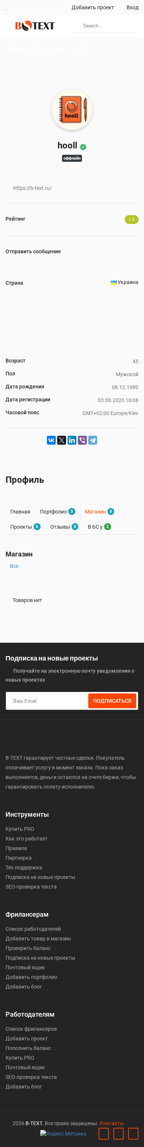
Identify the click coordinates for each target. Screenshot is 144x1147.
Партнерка (19, 858)
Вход (132, 7)
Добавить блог (24, 987)
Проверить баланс (28, 948)
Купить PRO (20, 829)
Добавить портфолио (31, 977)
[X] (61, 440)
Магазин (98, 512)
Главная (15, 48)
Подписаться (112, 701)
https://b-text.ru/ (32, 188)
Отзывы (63, 527)
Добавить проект (92, 7)
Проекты (24, 527)
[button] (6, 7)
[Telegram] (92, 440)
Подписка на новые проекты (40, 877)
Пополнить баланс (28, 1048)
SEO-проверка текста (31, 887)
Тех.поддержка (24, 867)
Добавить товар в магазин (38, 939)
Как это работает (27, 839)
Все (14, 566)
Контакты (112, 1123)
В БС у (98, 527)
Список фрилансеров (31, 1029)
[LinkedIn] (72, 440)
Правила (16, 848)
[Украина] (114, 282)
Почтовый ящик (25, 967)
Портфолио (56, 512)
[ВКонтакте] (51, 440)
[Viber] (82, 440)
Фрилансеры (49, 48)
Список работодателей (33, 929)
